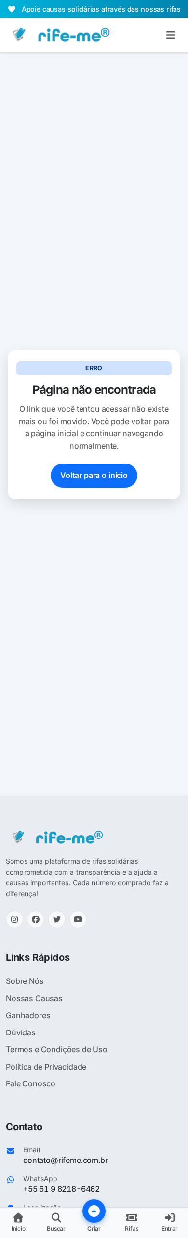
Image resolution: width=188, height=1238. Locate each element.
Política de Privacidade (46, 1066)
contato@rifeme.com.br (65, 1160)
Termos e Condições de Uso (56, 1049)
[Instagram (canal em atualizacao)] (14, 919)
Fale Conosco (30, 1083)
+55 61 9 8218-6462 (61, 1189)
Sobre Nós (25, 981)
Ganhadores (28, 1015)
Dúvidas (21, 1032)
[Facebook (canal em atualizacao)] (35, 919)
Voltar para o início (94, 475)
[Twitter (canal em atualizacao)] (57, 919)
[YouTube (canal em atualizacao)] (78, 919)
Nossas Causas (34, 998)
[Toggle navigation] (170, 35)
